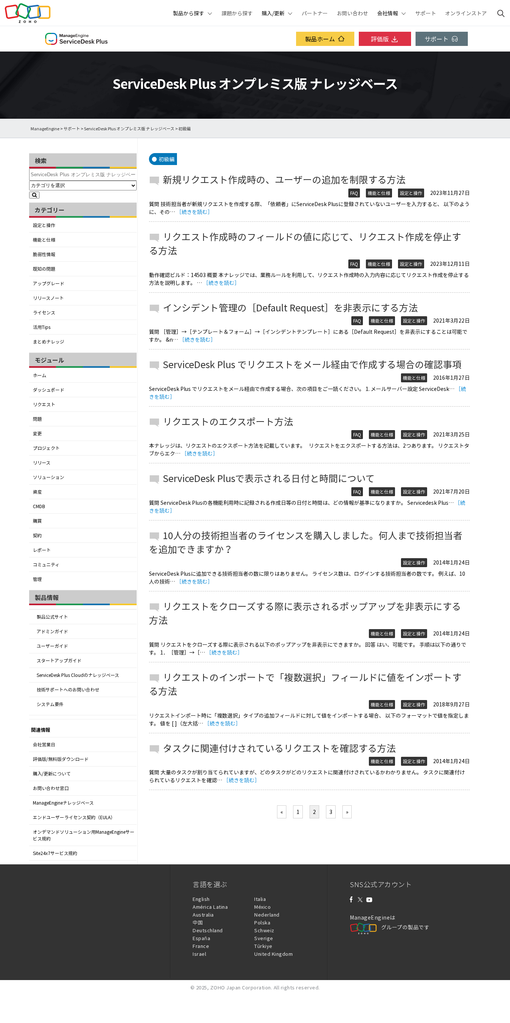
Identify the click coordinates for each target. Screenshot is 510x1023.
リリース (41, 462)
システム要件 (50, 704)
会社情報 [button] (387, 13)
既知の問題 (44, 268)
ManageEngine (45, 128)
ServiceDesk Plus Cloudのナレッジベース (78, 675)
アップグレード (48, 283)
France (201, 945)
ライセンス (44, 312)
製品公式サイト (52, 616)
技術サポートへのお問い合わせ (68, 689)
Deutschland (208, 930)
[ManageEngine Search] (501, 13)
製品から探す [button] (188, 13)
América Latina (210, 906)
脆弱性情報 (44, 254)
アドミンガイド (52, 631)
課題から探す (237, 13)
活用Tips (41, 327)
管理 (37, 579)
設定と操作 (44, 225)
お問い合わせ (352, 13)
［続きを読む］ (194, 211)
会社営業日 (44, 744)
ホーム (39, 375)
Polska (262, 922)
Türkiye (263, 945)
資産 (37, 491)
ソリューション (48, 477)
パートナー (315, 13)
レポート (42, 550)
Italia (260, 898)
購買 (37, 520)
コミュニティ (46, 564)
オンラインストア (466, 13)
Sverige (263, 938)
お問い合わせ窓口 (51, 788)
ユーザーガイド (52, 646)
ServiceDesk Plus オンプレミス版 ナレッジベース (129, 128)
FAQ (354, 193)
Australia (203, 914)
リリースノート (48, 298)
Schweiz (264, 930)
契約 (37, 535)
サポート (425, 13)
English (201, 898)
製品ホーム (320, 38)
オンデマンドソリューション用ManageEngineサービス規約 (83, 835)
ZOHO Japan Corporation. (241, 987)
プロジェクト (46, 448)
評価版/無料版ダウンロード (60, 759)
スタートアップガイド (59, 660)
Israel (199, 953)
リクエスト (44, 404)
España (201, 938)
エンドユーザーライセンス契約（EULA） (74, 817)
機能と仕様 (44, 239)
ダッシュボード (48, 389)
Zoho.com (27, 13)
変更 (37, 433)
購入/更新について (52, 773)
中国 (198, 922)
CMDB (39, 506)
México (262, 906)
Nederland (267, 914)
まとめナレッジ (48, 341)
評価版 (380, 38)
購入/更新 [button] (273, 13)
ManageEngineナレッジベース (63, 802)
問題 (37, 419)
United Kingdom (273, 953)
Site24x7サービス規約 (55, 853)
